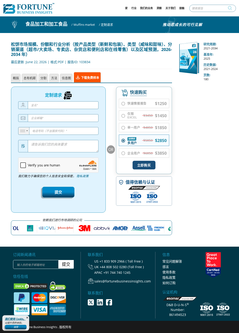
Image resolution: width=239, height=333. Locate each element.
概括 (16, 78)
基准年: (209, 54)
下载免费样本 (89, 77)
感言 (165, 266)
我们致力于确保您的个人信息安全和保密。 (53, 176)
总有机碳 (30, 78)
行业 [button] (134, 8)
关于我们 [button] (170, 8)
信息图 (66, 78)
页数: (207, 75)
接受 (16, 327)
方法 (54, 78)
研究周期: (210, 44)
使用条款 (169, 272)
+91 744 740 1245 (116, 272)
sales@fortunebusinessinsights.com (122, 281)
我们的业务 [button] (146, 8)
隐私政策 (83, 176)
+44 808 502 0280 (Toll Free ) (122, 267)
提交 (58, 192)
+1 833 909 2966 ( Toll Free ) (121, 261)
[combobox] (23, 131)
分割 (43, 78)
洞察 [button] (159, 8)
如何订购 (169, 283)
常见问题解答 (172, 261)
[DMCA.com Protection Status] (31, 286)
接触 (181, 8)
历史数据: (210, 64)
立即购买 (144, 165)
